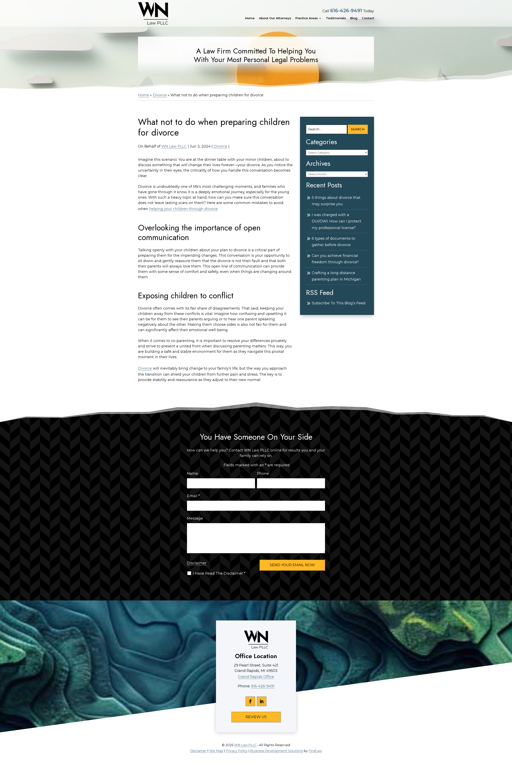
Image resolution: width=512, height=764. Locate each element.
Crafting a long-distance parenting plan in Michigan (336, 276)
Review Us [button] (256, 717)
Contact (368, 18)
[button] (508, 735)
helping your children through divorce (183, 209)
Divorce (220, 146)
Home (250, 18)
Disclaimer (196, 563)
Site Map (216, 751)
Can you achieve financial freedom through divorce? (335, 258)
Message (195, 518)
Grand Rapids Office (256, 677)
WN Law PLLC (174, 146)
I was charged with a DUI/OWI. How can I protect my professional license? (336, 221)
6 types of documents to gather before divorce (333, 241)
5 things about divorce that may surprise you (336, 200)
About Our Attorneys (275, 18)
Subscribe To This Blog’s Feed (338, 303)
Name (192, 473)
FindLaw (315, 751)
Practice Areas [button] (306, 18)
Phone (263, 473)
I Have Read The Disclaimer (219, 573)
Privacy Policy (237, 751)
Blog (353, 18)
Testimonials (336, 18)
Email (193, 496)
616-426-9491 (346, 10)
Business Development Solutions (276, 751)
